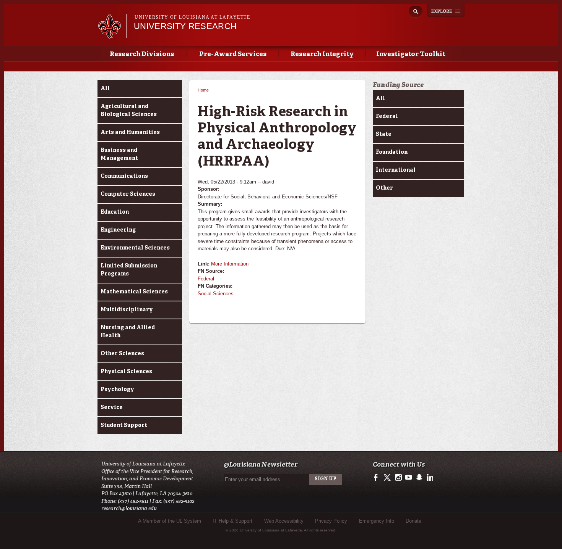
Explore (446, 10)
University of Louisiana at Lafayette (192, 17)
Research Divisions (142, 54)
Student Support (124, 425)
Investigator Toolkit (410, 54)
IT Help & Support (232, 521)
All (105, 88)
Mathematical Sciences (134, 292)
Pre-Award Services (232, 54)
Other (384, 188)
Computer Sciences (128, 194)
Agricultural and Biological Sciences (129, 110)
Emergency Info (376, 521)
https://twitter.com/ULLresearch (388, 477)
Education (115, 212)
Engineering (118, 230)
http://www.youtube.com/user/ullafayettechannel (408, 477)
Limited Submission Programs (129, 270)
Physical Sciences (126, 371)
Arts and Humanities (130, 132)
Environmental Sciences (135, 248)
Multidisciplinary (127, 309)
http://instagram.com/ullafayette (398, 477)
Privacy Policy (331, 521)
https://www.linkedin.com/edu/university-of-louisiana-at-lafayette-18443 (429, 477)
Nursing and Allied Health (128, 331)
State (383, 134)
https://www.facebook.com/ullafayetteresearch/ (378, 477)
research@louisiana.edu (129, 508)
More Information (230, 264)
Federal (206, 279)
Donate (413, 521)
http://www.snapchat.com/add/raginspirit (419, 477)
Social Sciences (216, 293)
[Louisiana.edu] (112, 35)
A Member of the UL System (169, 521)
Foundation (392, 152)
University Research (185, 26)
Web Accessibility (284, 521)
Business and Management (119, 154)
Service (112, 407)
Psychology (117, 389)
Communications (124, 176)
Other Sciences (122, 353)
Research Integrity (322, 54)
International (396, 170)
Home (203, 90)
